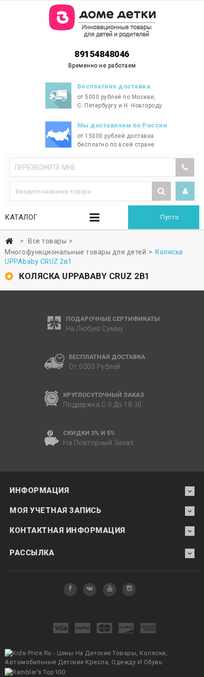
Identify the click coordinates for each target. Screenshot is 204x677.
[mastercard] (104, 629)
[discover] (126, 629)
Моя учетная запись (55, 510)
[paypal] (83, 629)
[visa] (61, 629)
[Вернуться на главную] (9, 241)
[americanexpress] (148, 629)
